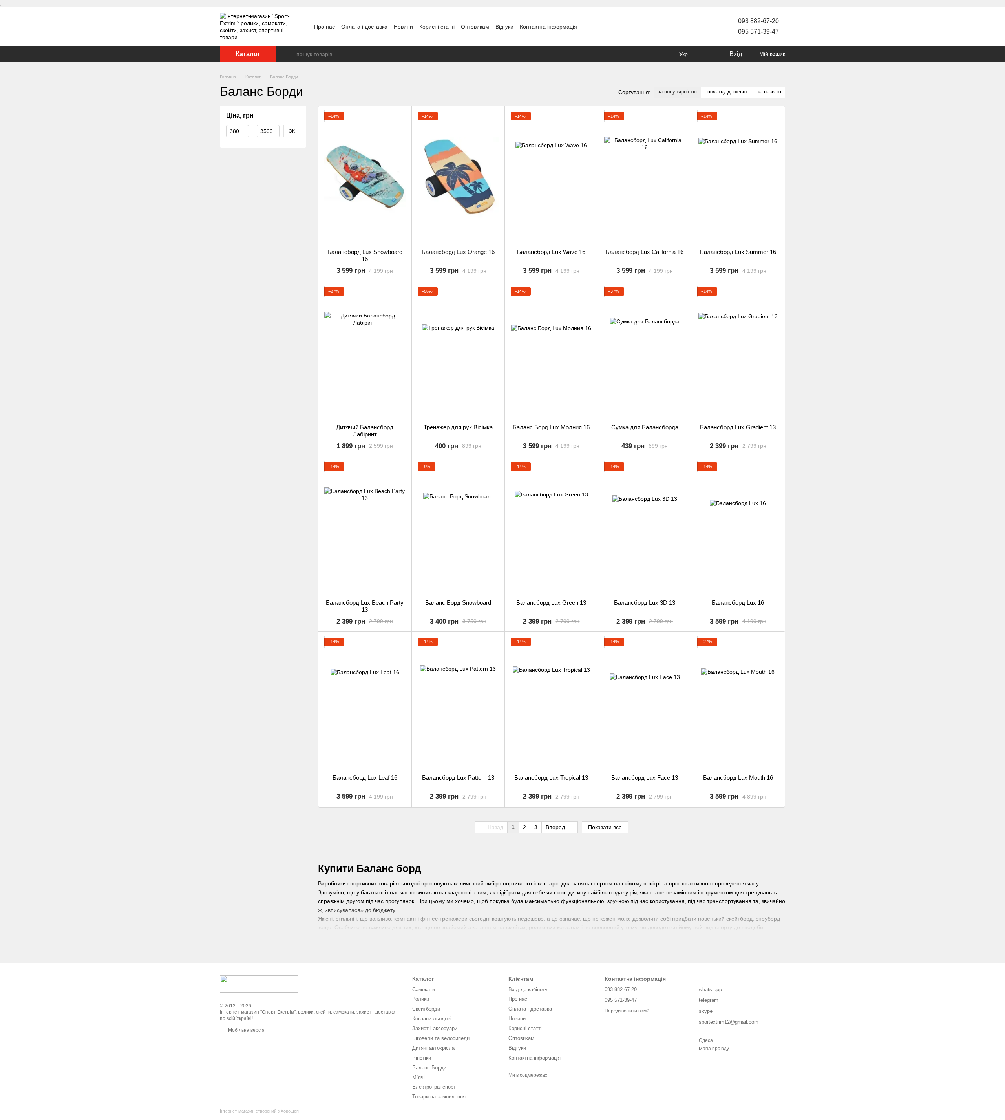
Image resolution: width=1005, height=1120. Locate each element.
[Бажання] (707, 54)
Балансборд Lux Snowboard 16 (364, 255)
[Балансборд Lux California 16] (644, 177)
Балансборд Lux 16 (738, 602)
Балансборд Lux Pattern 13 (458, 777)
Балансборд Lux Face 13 (644, 777)
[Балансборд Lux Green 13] (551, 527)
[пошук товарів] (290, 54)
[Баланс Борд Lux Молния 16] (551, 352)
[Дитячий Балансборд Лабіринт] (365, 352)
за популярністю (677, 92)
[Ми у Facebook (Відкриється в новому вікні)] (588, 27)
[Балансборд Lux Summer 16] (737, 177)
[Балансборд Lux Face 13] (644, 703)
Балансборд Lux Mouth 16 (738, 777)
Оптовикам (475, 27)
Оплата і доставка (364, 27)
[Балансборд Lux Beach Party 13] (365, 527)
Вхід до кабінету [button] (528, 989)
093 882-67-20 (758, 21)
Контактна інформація (548, 27)
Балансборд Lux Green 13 (551, 602)
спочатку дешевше (727, 92)
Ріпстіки (421, 1058)
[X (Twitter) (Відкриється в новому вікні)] (607, 27)
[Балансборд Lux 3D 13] (644, 527)
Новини (403, 27)
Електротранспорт (434, 1087)
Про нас (324, 27)
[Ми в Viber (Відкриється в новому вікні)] (635, 27)
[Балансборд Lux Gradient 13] (737, 352)
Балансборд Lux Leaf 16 (365, 777)
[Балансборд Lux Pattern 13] (458, 703)
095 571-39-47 (758, 31)
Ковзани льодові (431, 1018)
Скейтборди (426, 1009)
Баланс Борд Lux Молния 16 (551, 427)
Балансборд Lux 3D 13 (644, 602)
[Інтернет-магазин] (259, 984)
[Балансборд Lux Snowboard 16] (365, 177)
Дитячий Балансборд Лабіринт (364, 431)
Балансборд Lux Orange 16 (458, 251)
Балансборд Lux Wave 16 (551, 251)
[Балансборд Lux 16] (737, 527)
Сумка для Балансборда (644, 427)
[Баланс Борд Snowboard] (458, 527)
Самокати (423, 989)
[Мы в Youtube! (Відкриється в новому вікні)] (597, 27)
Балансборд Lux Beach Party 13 (365, 606)
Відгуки (504, 27)
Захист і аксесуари (434, 1028)
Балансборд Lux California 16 (644, 251)
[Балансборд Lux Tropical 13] (551, 703)
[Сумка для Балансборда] (644, 352)
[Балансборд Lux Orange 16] (458, 177)
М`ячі (418, 1077)
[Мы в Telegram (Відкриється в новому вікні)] (626, 27)
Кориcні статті (437, 27)
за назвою (769, 92)
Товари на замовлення (439, 1097)
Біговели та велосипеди (441, 1038)
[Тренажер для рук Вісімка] (458, 352)
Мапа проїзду (714, 1048)
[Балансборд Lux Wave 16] (551, 177)
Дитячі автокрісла (433, 1048)
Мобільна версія (246, 1030)
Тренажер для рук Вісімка (458, 427)
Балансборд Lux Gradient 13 (738, 427)
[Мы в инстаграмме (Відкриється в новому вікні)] (616, 27)
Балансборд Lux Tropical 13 (551, 777)
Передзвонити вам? (627, 1011)
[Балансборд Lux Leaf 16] (365, 703)
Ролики (420, 999)
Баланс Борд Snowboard (458, 602)
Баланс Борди (429, 1068)
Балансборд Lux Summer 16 (738, 251)
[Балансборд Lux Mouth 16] (737, 703)
